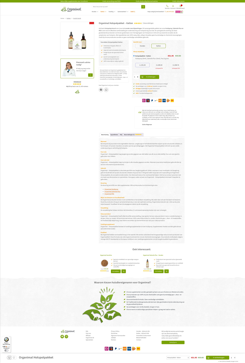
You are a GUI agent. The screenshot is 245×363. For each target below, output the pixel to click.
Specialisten (89, 340)
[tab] (133, 134)
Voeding (111, 12)
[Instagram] (66, 336)
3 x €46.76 (176, 65)
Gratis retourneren (178, 1)
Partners (113, 340)
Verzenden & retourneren (143, 336)
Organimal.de (90, 338)
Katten (102, 12)
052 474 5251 (170, 12)
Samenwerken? (122, 12)
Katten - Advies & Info (142, 333)
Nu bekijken (115, 271)
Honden (94, 12)
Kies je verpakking (138, 52)
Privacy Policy (115, 331)
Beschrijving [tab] (105, 135)
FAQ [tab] (121, 135)
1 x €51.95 (142, 65)
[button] (173, 7)
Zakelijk (113, 338)
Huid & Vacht (77, 18)
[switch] (6, 350)
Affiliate (88, 336)
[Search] (143, 7)
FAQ (87, 331)
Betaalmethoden (141, 338)
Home (62, 18)
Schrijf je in (173, 342)
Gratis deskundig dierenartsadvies (147, 1)
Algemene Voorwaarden (118, 336)
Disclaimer (114, 333)
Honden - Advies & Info (143, 331)
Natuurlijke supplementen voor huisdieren (74, 1)
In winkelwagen (150, 77)
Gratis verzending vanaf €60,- (111, 1)
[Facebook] (62, 336)
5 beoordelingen (148, 23)
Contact (138, 340)
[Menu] (10, 337)
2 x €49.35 (159, 65)
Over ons (88, 333)
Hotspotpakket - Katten (143, 56)
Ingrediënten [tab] (114, 135)
